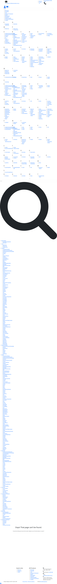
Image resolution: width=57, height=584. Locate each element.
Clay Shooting (24, 36)
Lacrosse (48, 101)
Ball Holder (7, 10)
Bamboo (15, 77)
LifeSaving (40, 51)
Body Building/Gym (6, 370)
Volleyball (49, 56)
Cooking (23, 90)
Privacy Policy (25, 581)
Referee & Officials (6, 425)
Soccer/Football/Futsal (34, 62)
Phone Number (45, 572)
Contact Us (19, 570)
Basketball (15, 39)
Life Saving (49, 103)
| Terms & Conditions (30, 581)
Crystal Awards (16, 153)
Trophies (6, 20)
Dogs (31, 87)
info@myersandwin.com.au (12, 3)
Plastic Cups (16, 28)
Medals (6, 14)
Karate (40, 101)
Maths (4, 305)
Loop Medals (49, 104)
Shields (48, 77)
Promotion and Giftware (9, 19)
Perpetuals (7, 17)
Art (5, 37)
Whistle (15, 123)
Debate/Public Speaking (7, 282)
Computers (24, 37)
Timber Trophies (16, 148)
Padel (14, 56)
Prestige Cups (16, 29)
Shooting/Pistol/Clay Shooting (8, 431)
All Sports (6, 35)
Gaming (6, 48)
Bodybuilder (16, 43)
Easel (31, 77)
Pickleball (15, 57)
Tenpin (48, 112)
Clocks (15, 152)
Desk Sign (23, 152)
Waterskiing (7, 72)
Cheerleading (24, 86)
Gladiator (4, 291)
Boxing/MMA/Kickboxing (18, 45)
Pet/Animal (24, 109)
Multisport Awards (6, 416)
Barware (6, 157)
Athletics (6, 40)
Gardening (7, 101)
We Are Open (45, 569)
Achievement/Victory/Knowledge (10, 34)
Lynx (48, 105)
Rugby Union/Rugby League (24, 61)
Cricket (23, 39)
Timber (40, 60)
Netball (6, 56)
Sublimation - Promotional (7, 508)
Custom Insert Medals (6, 382)
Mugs (6, 115)
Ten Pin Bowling (41, 57)
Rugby (23, 59)
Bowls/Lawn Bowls (6, 372)
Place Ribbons (24, 111)
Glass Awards (32, 152)
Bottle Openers (7, 159)
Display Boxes (24, 77)
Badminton (15, 34)
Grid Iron (6, 52)
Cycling (23, 42)
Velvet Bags (7, 81)
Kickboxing (32, 48)
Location (44, 577)
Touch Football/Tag (6, 337)
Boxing (15, 44)
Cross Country (24, 40)
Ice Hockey (24, 48)
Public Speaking (16, 61)
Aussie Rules (7, 42)
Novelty (6, 57)
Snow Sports (32, 61)
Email (44, 574)
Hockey (15, 48)
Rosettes (31, 111)
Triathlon (40, 64)
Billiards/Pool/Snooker (17, 40)
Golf (6, 51)
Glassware (15, 175)
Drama (31, 37)
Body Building (16, 42)
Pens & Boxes (24, 162)
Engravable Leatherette (7, 241)
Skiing (31, 59)
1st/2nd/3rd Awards (6, 249)
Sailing (31, 56)
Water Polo (7, 70)
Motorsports (49, 52)
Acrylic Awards (7, 152)
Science (31, 57)
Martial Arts (49, 48)
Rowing (23, 57)
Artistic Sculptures (6, 255)
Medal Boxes (7, 111)
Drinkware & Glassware (9, 13)
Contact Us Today (2, 565)
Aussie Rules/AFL (8, 43)
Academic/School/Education (10, 33)
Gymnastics (7, 53)
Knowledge (5, 299)
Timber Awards (41, 61)
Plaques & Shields (8, 18)
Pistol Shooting (16, 59)
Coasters (15, 157)
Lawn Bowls (41, 48)
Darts (31, 34)
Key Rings (49, 156)
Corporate (7, 11)
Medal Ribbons (7, 112)
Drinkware (24, 156)
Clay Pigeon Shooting (6, 272)
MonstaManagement (43, 581)
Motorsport (49, 51)
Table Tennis (41, 56)
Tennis (40, 59)
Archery (6, 36)
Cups (6, 12)
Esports (40, 34)
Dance (31, 33)
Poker (15, 60)
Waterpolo (7, 71)
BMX (14, 33)
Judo (31, 101)
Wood (40, 162)
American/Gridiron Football (7, 360)
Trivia (48, 116)
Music (48, 53)
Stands (48, 78)
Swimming (32, 66)
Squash (31, 64)
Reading (23, 56)
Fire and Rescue (50, 34)
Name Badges (7, 15)
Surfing (31, 65)
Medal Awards (7, 110)
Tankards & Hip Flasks (6, 525)
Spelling (31, 63)
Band (14, 35)
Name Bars (15, 23)
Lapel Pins (6, 162)
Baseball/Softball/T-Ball (7, 263)
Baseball (15, 36)
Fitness (48, 86)
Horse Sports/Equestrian (7, 296)
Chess (23, 33)
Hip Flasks (23, 175)
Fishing (48, 35)
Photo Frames (24, 163)
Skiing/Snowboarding (34, 60)
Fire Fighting (49, 33)
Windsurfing (7, 73)
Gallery (19, 571)
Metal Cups (7, 28)
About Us (40, 1)
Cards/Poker (24, 85)
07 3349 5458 (50, 572)
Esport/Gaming (41, 33)
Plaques (40, 77)
